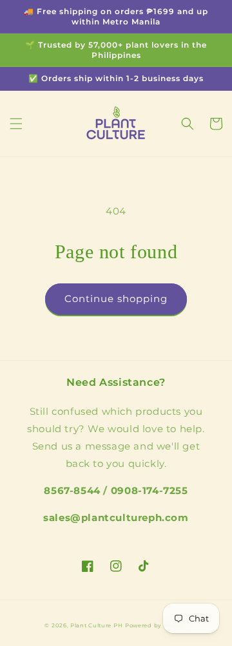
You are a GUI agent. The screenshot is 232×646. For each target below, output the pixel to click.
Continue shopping (116, 298)
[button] (16, 123)
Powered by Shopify (156, 625)
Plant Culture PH (96, 625)
